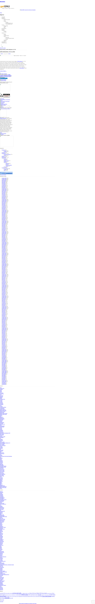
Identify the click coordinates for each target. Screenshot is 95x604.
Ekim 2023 (3, 208)
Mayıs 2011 (4, 341)
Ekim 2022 (3, 219)
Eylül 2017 (3, 273)
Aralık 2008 (4, 367)
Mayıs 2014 (4, 309)
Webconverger (2, 580)
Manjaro (1, 481)
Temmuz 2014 (4, 307)
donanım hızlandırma (49, 593)
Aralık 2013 (4, 313)
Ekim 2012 (3, 326)
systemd (1, 560)
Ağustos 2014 (4, 306)
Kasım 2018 (4, 261)
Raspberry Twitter (3, 527)
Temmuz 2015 (4, 296)
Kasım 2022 (4, 218)
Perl (0, 510)
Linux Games (2, 470)
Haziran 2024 (4, 201)
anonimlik (1, 593)
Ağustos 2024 (4, 199)
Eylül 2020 (3, 241)
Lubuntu (1, 478)
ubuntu (35, 596)
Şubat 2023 (4, 215)
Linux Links (2, 473)
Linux (5, 20)
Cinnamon (1, 404)
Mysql (1, 488)
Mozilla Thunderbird (3, 486)
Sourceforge (2, 551)
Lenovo (1, 463)
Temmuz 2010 (4, 350)
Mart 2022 (3, 225)
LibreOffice (2, 465)
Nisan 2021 (4, 235)
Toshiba (1, 568)
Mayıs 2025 (4, 191)
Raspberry (1, 526)
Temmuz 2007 (4, 381)
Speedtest (1, 553)
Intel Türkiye (2, 452)
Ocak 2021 (3, 237)
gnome (19, 594)
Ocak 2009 (3, 366)
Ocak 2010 (3, 355)
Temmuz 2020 (4, 243)
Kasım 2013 (4, 314)
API (4, 593)
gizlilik (17, 594)
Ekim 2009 (3, 358)
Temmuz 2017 (4, 275)
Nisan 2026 (4, 181)
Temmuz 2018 (4, 264)
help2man (20, 61)
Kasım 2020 (4, 239)
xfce (1, 597)
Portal (7, 39)
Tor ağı (33, 596)
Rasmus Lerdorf (16, 596)
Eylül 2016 (3, 284)
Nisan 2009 (4, 363)
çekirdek (7, 598)
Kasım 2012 (4, 325)
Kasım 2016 (4, 282)
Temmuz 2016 (4, 286)
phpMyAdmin (2, 515)
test (22, 596)
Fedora (1, 429)
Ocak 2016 (3, 291)
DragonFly (1, 419)
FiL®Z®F (1, 601)
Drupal (1, 421)
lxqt (6, 596)
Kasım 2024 (4, 196)
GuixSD (1, 448)
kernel (1, 596)
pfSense (1, 512)
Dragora (1, 420)
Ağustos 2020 (4, 242)
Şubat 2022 (4, 226)
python (13, 596)
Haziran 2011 (4, 340)
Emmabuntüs (2, 426)
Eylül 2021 (3, 230)
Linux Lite (1, 472)
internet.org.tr (2, 453)
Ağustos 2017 (4, 274)
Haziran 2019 (4, 254)
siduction (1, 543)
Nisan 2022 (4, 224)
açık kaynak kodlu (16, 593)
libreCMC (1, 464)
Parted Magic (2, 507)
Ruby (1, 532)
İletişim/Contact (4, 42)
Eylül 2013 (3, 316)
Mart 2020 (3, 246)
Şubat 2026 (4, 183)
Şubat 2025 (4, 194)
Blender (1, 397)
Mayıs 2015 (4, 298)
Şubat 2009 (4, 365)
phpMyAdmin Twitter (3, 516)
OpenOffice (2, 498)
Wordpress (1, 584)
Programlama (4, 28)
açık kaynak (10, 593)
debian (28, 593)
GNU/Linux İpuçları (7, 19)
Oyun (5, 36)
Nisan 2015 (4, 299)
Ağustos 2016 (4, 285)
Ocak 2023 (3, 216)
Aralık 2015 (4, 292)
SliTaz (1, 546)
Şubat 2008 (4, 376)
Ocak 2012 (3, 334)
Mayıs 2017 (4, 277)
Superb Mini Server (3, 556)
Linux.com (1, 468)
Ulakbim (1, 572)
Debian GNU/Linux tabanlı (41, 593)
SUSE (1, 555)
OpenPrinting (2, 500)
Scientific (1, 537)
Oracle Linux (2, 503)
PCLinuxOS (2, 508)
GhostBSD (1, 437)
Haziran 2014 (4, 308)
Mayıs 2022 (4, 223)
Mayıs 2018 (4, 266)
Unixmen (1, 575)
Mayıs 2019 (4, 255)
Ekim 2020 (3, 240)
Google (1, 446)
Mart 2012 (3, 332)
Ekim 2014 (3, 304)
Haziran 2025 (4, 190)
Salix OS (1, 534)
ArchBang (1, 392)
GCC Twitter (2, 444)
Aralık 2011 (4, 335)
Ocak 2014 (3, 312)
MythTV (1, 491)
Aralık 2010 (4, 345)
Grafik (5, 26)
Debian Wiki (2, 412)
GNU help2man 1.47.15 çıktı (7, 51)
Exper (1, 427)
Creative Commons (3, 407)
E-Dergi (5, 150)
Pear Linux (1, 509)
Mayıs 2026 (4, 180)
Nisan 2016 (4, 288)
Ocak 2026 (3, 184)
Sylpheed (1, 558)
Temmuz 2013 (4, 318)
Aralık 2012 (4, 324)
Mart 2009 (3, 364)
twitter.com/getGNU (3, 118)
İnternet (3, 29)
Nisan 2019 (4, 256)
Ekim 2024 (3, 197)
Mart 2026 (3, 182)
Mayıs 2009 (4, 362)
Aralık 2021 (4, 228)
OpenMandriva (2, 497)
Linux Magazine (2, 474)
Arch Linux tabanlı (7, 593)
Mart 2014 (3, 311)
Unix (41, 596)
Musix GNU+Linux (3, 487)
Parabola (1, 506)
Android (1, 389)
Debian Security (2, 411)
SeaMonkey (2, 539)
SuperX (1, 557)
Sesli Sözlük (2, 541)
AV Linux (1, 395)
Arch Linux (2, 393)
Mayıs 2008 (4, 373)
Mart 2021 (3, 236)
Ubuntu (1, 570)
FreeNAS (1, 431)
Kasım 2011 (4, 336)
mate (8, 596)
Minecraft (7, 37)
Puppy (1, 523)
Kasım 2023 (4, 207)
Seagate (1, 538)
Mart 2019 (3, 257)
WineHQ (1, 583)
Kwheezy (1, 462)
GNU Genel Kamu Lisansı (32, 594)
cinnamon (26, 593)
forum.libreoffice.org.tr (9, 23)
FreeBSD (1, 430)
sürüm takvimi (20, 596)
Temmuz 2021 (4, 232)
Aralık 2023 (4, 206)
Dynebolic (1, 423)
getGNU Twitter (2, 436)
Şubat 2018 (4, 269)
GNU (18, 61)
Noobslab (1, 494)
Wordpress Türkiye (3, 585)
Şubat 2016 (4, 290)
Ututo (1, 576)
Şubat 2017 (4, 279)
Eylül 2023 (3, 209)
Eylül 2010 (3, 348)
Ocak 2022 (3, 227)
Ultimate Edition (2, 573)
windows (53, 596)
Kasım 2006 (4, 384)
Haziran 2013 (4, 319)
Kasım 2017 (4, 271)
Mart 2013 (3, 321)
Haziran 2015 (4, 297)
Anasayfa (3, 16)
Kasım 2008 (4, 368)
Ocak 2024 (3, 205)
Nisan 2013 (4, 320)
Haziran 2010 (4, 351)
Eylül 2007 (3, 379)
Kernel (1, 459)
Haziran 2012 (4, 329)
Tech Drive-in (2, 563)
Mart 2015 (3, 300)
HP (0, 449)
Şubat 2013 (4, 322)
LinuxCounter (2, 469)
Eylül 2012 (3, 327)
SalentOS (1, 533)
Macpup (1, 479)
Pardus (1, 505)
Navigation (2, 1)
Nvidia (1, 493)
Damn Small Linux (3, 409)
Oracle (1, 502)
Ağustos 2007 (4, 380)
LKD (1, 476)
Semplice (1, 540)
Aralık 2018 (4, 260)
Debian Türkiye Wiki (3, 414)
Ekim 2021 (3, 229)
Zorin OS (1, 589)
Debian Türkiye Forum (3, 413)
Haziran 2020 (4, 244)
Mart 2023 (3, 214)
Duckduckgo (2, 422)
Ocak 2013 (3, 323)
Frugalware (2, 432)
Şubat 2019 (4, 258)
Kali (0, 457)
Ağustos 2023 (4, 210)
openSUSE (2, 501)
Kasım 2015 (4, 293)
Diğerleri (5, 158)
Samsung (1, 536)
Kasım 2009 (4, 357)
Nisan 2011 (4, 342)
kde (49, 594)
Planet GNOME (2, 519)
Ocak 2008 (3, 377)
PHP (0, 513)
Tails (0, 562)
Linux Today (2, 475)
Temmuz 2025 (4, 189)
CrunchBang (2, 408)
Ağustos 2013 (4, 317)
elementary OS (2, 424)
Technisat (1, 565)
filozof (2, 53)
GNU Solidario (2, 443)
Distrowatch (2, 417)
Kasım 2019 (4, 250)
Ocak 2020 (3, 248)
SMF (1, 547)
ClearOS (1, 402)
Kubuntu (1, 461)
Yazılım (3, 24)
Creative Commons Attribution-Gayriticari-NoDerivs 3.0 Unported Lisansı (6, 75)
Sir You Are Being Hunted (10, 38)
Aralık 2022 (4, 217)
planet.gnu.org (2, 520)
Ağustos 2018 (4, 263)
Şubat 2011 (3, 344)
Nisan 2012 (4, 331)
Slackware (1, 545)
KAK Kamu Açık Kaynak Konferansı (6, 456)
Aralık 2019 (4, 249)
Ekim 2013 (3, 315)
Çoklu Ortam (6, 25)
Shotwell (1, 542)
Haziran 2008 (4, 372)
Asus (1, 394)
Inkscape (1, 450)
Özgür (3, 597)
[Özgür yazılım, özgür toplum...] (7, 8)
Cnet (0, 405)
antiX (1, 390)
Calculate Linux (2, 399)
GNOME (1, 440)
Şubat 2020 (4, 247)
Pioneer (1, 517)
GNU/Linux (3, 18)
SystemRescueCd (2, 561)
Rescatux (1, 531)
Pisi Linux (1, 518)
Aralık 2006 (4, 383)
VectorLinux (2, 577)
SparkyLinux (2, 552)
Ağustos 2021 (4, 231)
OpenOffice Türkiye (3, 499)
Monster (1, 484)
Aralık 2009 (4, 356)
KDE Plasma (52, 594)
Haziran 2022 (4, 222)
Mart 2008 (3, 375)
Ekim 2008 (3, 369)
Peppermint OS (2, 511)
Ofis (4, 27)
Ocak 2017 (3, 280)
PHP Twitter (2, 514)
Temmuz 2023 (4, 211)
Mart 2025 (3, 193)
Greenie (1, 439)
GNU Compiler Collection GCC (5, 442)
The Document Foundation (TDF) (27, 596)
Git (0, 438)
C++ (21, 593)
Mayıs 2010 (4, 352)
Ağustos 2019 (4, 253)
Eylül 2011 (3, 337)
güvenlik (39, 594)
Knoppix (1, 460)
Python (5, 34)
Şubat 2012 (4, 333)
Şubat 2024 (4, 204)
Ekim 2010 (3, 347)
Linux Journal (2, 471)
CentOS (1, 401)
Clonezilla (1, 403)
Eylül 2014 (3, 305)
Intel (0, 451)
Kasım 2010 (4, 346)
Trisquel (1, 569)
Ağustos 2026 (4, 178)
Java (0, 454)
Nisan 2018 (4, 267)
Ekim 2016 (3, 283)
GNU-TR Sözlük (2, 445)
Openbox (1, 495)
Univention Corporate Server (4, 574)
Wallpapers (3, 41)
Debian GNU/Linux (3, 410)
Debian (7, 22)
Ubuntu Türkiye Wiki (3, 571)
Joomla (1, 455)
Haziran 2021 (4, 233)
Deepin (1, 415)
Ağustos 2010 (4, 349)
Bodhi (1, 398)
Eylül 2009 (3, 359)
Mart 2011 (3, 343)
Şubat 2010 (4, 354)
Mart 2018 (3, 268)
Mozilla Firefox (2, 485)
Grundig (1, 447)
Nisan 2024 (4, 203)
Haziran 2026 (4, 179)
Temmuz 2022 (4, 221)
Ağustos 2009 (4, 360)
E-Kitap (5, 31)
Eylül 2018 (3, 262)
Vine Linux (2, 578)
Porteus (1, 522)
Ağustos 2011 (4, 338)
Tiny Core (1, 566)
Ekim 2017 (3, 272)
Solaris (1, 548)
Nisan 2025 (4, 192)
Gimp (5, 33)
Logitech (1, 477)
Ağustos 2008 (4, 370)
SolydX (1, 549)
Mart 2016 (3, 289)
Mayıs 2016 (4, 287)
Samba (1, 535)
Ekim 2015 (3, 294)
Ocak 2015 (3, 302)
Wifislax (1, 582)
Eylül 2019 (3, 252)
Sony (1, 550)
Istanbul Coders (6, 35)
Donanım (3, 17)
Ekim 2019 (3, 251)
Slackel (1, 544)
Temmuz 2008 (4, 371)
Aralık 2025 (4, 185)
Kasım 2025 (4, 186)
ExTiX (1, 428)
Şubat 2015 (4, 301)
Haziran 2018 (4, 265)
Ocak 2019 (3, 259)
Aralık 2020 (4, 238)
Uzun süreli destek (46, 596)
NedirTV (5, 161)
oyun (12, 596)
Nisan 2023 (4, 213)
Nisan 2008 (4, 374)
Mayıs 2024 (4, 202)
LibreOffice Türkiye (3, 466)
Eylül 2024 (3, 198)
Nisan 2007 (4, 382)
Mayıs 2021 (4, 234)
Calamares (24, 593)
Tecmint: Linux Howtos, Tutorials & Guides (7, 564)
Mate (1, 482)
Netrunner (1, 492)
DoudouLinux (2, 418)
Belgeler (3, 30)
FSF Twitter (2, 434)
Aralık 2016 (4, 281)
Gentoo (1, 435)
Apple (1, 391)
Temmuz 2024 (4, 200)
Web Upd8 (1, 581)
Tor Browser (2, 567)
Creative (1, 406)
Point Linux (2, 521)
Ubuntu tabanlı (38, 596)
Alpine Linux (2, 388)
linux (4, 596)
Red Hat (1, 530)
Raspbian (1, 528)
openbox (10, 596)
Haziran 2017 (4, 276)
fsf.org (1, 132)
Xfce (1, 586)
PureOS (1, 524)
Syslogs (1, 559)
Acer (1, 387)
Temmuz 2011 (4, 339)
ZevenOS (1, 588)
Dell (0, 416)
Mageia (1, 480)
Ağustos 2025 (4, 188)
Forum (5, 21)
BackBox (1, 396)
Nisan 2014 (4, 310)
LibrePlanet (2, 467)
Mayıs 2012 (4, 330)
